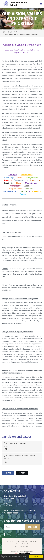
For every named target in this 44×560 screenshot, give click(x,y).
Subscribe (32, 527)
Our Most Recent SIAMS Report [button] (20, 456)
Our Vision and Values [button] (16, 443)
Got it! (36, 556)
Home (4, 32)
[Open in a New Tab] (6, 449)
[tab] (22, 446)
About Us (13, 32)
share (8, 473)
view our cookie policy (20, 558)
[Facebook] (5, 534)
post (22, 473)
